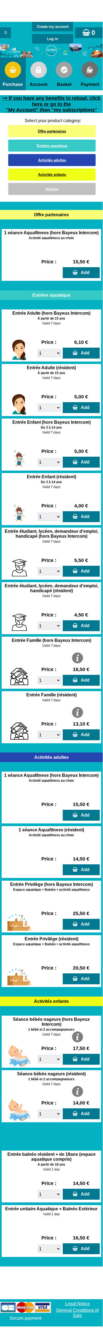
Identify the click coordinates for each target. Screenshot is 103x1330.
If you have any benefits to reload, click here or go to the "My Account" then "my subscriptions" (53, 104)
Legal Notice (77, 1303)
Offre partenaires (52, 131)
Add (84, 272)
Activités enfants (52, 175)
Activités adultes (52, 160)
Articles (51, 189)
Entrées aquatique (52, 146)
